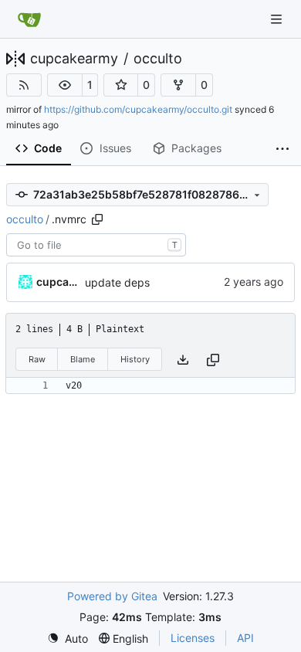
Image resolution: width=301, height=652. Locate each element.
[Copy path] (97, 219)
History (135, 359)
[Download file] (183, 359)
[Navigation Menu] (277, 19)
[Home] (29, 19)
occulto (158, 58)
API (245, 637)
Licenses (193, 637)
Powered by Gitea (112, 596)
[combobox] (96, 244)
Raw (37, 359)
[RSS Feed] (24, 85)
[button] (65, 85)
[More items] (282, 149)
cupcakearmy (74, 58)
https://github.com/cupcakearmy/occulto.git (138, 109)
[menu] (67, 638)
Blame (82, 359)
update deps (117, 282)
